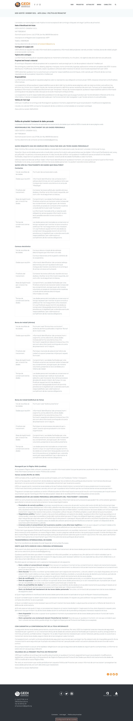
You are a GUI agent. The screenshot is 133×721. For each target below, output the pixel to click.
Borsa (99, 4)
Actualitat (90, 4)
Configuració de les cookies (66, 719)
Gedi (72, 4)
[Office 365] (107, 693)
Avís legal (63, 714)
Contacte (54, 714)
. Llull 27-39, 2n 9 (21, 699)
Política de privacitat (75, 714)
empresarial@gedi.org (46, 44)
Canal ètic (108, 4)
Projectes (80, 4)
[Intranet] (116, 692)
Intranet (115, 695)
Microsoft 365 (107, 695)
